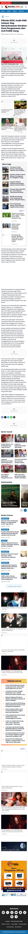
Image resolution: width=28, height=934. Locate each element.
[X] (5, 417)
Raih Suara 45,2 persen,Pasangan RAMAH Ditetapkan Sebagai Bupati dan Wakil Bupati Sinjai (21, 476)
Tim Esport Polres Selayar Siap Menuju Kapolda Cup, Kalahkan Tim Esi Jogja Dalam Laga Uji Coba (17, 168)
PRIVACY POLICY (6, 924)
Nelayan (4, 540)
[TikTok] (24, 912)
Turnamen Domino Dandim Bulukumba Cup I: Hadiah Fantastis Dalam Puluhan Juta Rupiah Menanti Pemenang (15, 692)
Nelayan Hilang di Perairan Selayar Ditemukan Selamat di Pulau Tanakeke (10, 544)
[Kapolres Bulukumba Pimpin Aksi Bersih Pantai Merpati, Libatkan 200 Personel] (24, 532)
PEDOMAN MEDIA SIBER (16, 921)
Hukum (15, 11)
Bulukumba (5, 518)
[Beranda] (2, 16)
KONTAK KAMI (10, 927)
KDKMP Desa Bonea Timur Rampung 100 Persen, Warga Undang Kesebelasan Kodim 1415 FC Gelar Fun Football (17, 198)
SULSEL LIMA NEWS (20, 932)
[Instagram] (11, 912)
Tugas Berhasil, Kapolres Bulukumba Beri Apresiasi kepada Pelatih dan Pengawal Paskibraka (9, 566)
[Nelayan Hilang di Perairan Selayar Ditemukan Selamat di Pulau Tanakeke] (24, 543)
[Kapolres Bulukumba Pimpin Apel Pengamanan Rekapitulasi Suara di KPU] (7, 453)
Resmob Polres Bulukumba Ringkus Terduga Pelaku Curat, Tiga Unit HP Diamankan (9, 522)
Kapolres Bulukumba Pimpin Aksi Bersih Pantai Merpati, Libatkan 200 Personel (10, 533)
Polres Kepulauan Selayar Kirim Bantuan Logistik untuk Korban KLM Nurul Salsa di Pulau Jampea (17, 205)
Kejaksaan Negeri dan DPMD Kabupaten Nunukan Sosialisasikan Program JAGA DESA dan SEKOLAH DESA (10, 504)
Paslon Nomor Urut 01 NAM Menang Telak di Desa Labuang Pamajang (7, 445)
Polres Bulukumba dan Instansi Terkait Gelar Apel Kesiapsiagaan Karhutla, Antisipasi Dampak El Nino (15, 716)
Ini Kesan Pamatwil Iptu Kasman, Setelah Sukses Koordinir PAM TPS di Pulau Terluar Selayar (21, 461)
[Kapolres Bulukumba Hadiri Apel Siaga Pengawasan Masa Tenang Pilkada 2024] (21, 438)
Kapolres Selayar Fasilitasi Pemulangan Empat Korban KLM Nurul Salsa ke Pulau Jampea (17, 183)
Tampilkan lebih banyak (14, 586)
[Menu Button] (2, 7)
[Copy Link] (14, 417)
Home (3, 11)
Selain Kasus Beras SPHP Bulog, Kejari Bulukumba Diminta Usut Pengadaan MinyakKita (15, 704)
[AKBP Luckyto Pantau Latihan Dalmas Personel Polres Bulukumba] (24, 576)
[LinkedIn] (11, 916)
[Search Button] (25, 7)
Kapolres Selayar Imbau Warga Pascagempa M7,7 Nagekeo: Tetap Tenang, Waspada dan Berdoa (17, 176)
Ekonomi (21, 11)
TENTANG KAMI (22, 924)
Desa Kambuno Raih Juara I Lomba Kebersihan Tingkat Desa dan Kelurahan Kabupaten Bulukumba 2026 (15, 710)
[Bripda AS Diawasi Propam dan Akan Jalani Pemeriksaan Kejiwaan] (24, 554)
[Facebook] (2, 417)
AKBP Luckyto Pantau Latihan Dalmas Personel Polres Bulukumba (9, 577)
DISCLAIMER (14, 924)
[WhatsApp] (11, 417)
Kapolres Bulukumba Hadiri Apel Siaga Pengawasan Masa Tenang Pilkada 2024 (21, 445)
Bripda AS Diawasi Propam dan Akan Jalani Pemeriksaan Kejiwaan (9, 555)
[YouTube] (16, 912)
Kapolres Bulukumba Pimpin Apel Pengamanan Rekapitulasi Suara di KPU (7, 461)
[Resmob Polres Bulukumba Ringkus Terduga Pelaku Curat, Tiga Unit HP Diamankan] (24, 521)
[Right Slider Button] (26, 11)
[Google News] (20, 912)
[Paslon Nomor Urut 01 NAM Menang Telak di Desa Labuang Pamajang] (7, 438)
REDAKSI (8, 921)
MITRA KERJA (18, 927)
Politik (8, 11)
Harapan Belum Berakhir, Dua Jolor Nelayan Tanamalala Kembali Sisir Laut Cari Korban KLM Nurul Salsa (18, 190)
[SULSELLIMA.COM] (14, 7)
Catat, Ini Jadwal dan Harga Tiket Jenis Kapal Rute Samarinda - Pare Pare (14, 722)
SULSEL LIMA (10, 932)
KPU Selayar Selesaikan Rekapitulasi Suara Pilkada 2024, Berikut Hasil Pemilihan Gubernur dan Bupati (7, 476)
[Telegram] (8, 417)
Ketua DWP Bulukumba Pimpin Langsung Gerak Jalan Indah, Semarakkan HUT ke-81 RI (15, 687)
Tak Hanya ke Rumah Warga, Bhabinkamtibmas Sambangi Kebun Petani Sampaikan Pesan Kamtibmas (15, 728)
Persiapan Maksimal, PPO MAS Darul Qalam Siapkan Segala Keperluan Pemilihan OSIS (15, 734)
